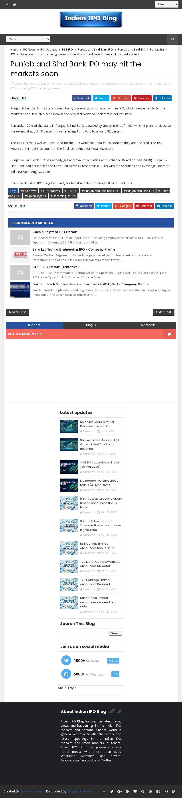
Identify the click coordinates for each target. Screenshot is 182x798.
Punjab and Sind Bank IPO (95, 49)
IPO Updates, (67, 84)
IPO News (29, 49)
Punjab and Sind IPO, (139, 84)
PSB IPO (67, 49)
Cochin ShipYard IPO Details (55, 232)
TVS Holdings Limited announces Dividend (95, 582)
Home (14, 49)
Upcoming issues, (48, 88)
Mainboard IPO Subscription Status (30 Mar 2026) (100, 483)
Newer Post (17, 312)
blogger (34, 325)
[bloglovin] (135, 791)
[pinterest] (127, 791)
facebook (148, 325)
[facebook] (7, 4)
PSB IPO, (82, 84)
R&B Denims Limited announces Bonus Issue (97, 545)
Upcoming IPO (29, 54)
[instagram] (166, 791)
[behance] (158, 791)
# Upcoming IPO (35, 196)
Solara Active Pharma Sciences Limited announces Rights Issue (100, 525)
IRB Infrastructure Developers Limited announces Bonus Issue (101, 502)
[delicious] (174, 791)
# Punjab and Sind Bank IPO (100, 191)
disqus (91, 325)
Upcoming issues (55, 54)
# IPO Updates (50, 191)
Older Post (163, 312)
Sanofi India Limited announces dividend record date (100, 602)
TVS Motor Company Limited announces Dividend (100, 564)
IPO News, (51, 84)
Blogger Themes (79, 791)
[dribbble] (143, 791)
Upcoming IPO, (26, 88)
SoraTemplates (31, 791)
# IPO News (28, 191)
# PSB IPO (70, 191)
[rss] (150, 791)
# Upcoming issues (63, 196)
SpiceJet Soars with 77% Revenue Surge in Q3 (97, 424)
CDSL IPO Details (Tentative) (56, 267)
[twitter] (14, 4)
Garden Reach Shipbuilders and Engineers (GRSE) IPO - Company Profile (90, 284)
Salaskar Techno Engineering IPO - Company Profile (74, 249)
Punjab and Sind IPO (131, 49)
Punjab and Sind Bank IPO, (106, 84)
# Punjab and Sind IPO (139, 191)
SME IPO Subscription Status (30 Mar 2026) (100, 464)
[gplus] (119, 791)
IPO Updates (48, 49)
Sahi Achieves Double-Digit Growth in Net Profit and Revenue (99, 444)
